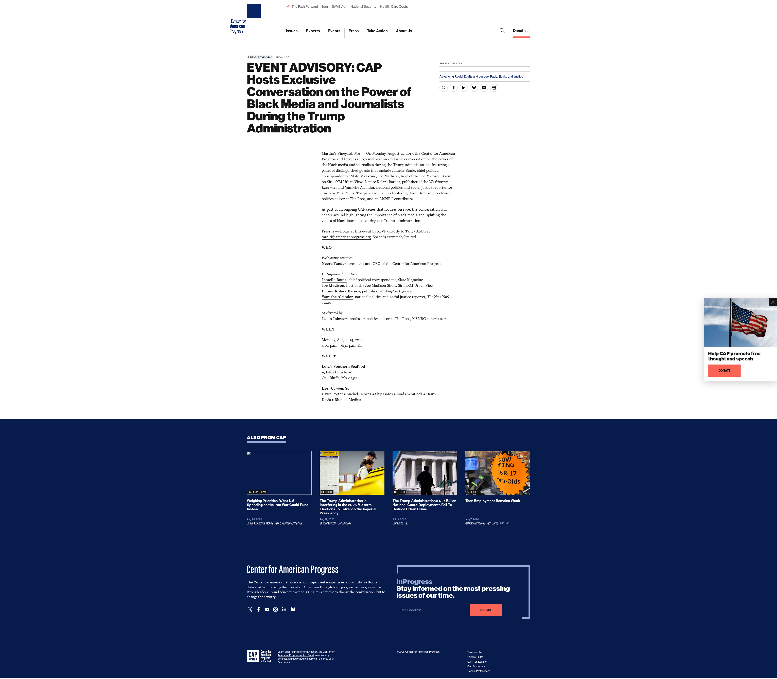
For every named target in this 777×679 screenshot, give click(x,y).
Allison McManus (292, 522)
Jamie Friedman (256, 522)
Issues (292, 31)
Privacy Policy (475, 656)
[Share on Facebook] (454, 88)
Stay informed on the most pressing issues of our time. (453, 588)
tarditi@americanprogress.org (346, 237)
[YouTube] (267, 609)
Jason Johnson (335, 318)
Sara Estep (492, 522)
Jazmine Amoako (475, 522)
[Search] (502, 33)
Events (334, 31)
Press (354, 31)
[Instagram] (275, 609)
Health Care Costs (394, 6)
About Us (404, 31)
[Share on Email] (484, 88)
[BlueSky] (293, 609)
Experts (313, 31)
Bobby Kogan (273, 522)
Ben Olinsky (344, 522)
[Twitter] (250, 609)
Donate (519, 30)
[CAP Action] (260, 656)
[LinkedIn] (284, 609)
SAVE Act (339, 6)
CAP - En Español (477, 661)
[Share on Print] (494, 88)
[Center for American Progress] (254, 19)
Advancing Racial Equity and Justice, (464, 76)
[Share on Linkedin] (464, 88)
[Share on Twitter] (443, 88)
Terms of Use (474, 652)
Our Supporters (476, 666)
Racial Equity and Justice (506, 76)
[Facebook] (258, 609)
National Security (363, 6)
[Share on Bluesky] (474, 88)
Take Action (377, 31)
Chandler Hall (400, 522)
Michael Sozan (328, 522)
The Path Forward (305, 6)
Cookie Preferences (478, 671)
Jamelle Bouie (334, 279)
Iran (325, 6)
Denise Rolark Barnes (341, 291)
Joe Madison (333, 285)
